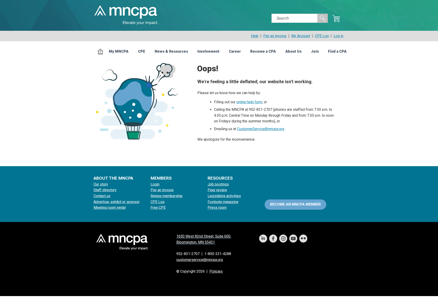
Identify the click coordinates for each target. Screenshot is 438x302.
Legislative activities (224, 196)
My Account (300, 36)
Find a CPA (337, 51)
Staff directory (105, 190)
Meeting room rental (110, 207)
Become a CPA (263, 51)
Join (315, 51)
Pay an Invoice (275, 36)
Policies (216, 271)
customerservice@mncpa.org (199, 260)
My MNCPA (118, 51)
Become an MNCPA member (295, 204)
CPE (141, 51)
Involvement (208, 51)
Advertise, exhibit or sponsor (117, 202)
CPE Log (322, 36)
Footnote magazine (223, 202)
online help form (249, 102)
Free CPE (158, 207)
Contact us (102, 196)
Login (155, 184)
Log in (338, 36)
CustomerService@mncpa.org (260, 129)
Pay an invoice (162, 190)
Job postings (218, 184)
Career (235, 51)
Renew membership (166, 196)
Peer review (217, 190)
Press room (217, 207)
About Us (293, 51)
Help (254, 36)
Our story (101, 184)
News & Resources (171, 51)
